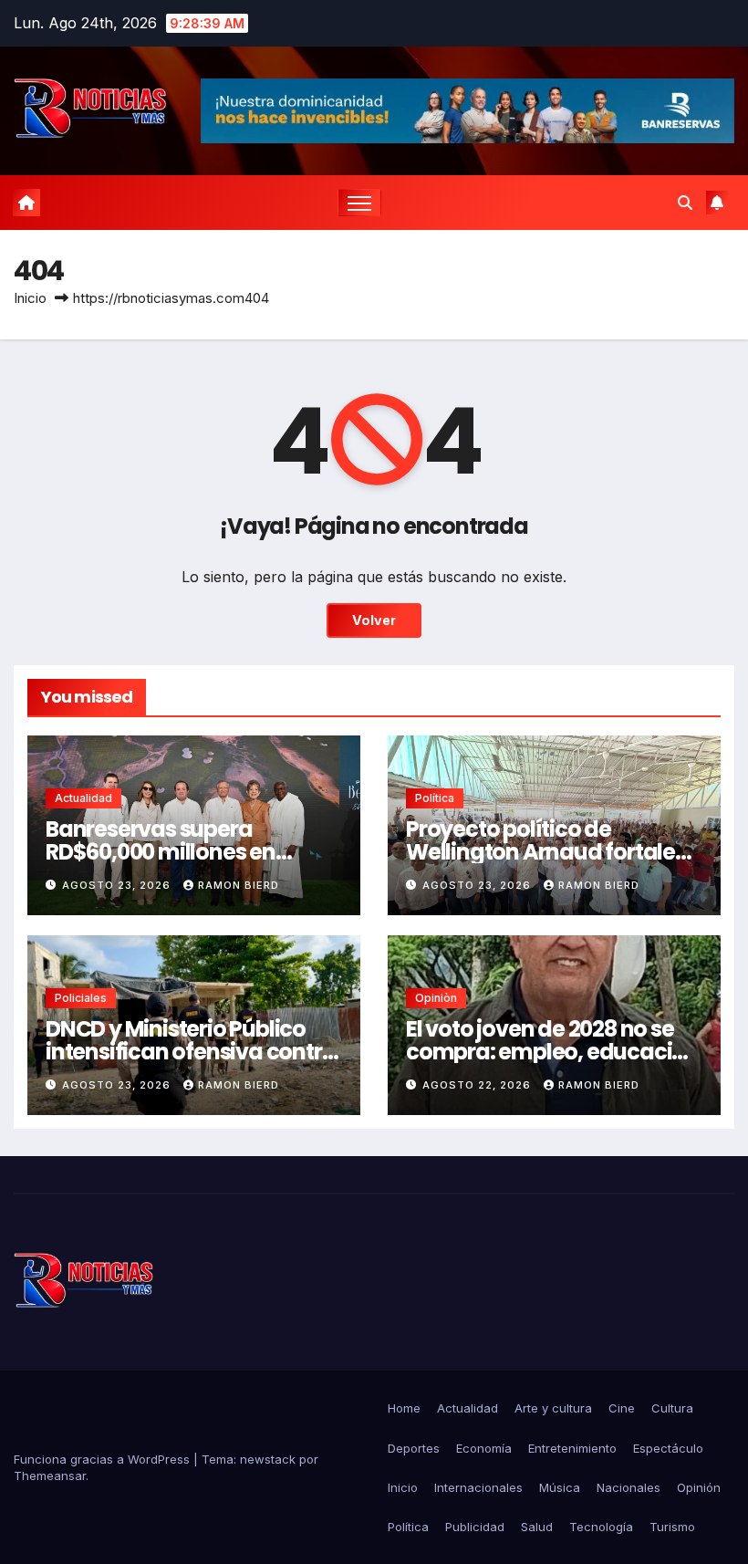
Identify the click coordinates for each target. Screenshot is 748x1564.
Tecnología (601, 1526)
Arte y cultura (553, 1408)
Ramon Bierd (238, 885)
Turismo (672, 1526)
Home (404, 1408)
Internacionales (478, 1487)
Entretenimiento (572, 1448)
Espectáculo (668, 1448)
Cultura (672, 1408)
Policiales (81, 998)
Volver (374, 620)
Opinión (699, 1487)
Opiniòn (436, 998)
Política (434, 798)
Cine (621, 1408)
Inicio (30, 298)
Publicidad (474, 1526)
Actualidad (83, 798)
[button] (685, 202)
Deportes (414, 1448)
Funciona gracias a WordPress (103, 1459)
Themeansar (50, 1475)
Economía (484, 1448)
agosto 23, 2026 (118, 885)
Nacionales (628, 1487)
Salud (537, 1526)
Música (559, 1487)
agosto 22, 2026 (478, 1085)
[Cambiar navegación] (360, 203)
